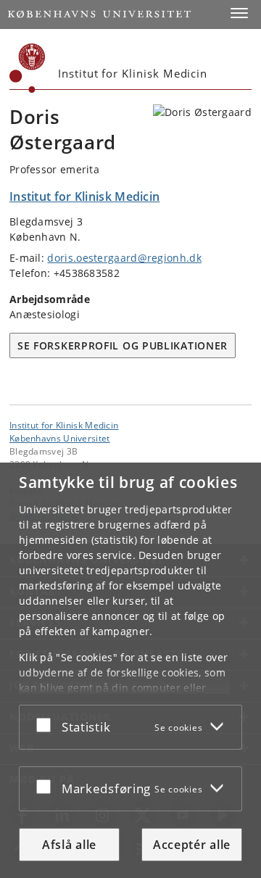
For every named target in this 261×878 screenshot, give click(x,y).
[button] (239, 13)
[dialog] (130, 670)
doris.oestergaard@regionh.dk (124, 258)
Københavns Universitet (59, 438)
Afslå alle (69, 845)
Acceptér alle (192, 845)
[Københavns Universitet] (27, 68)
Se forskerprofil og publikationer (122, 345)
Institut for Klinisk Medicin (63, 425)
